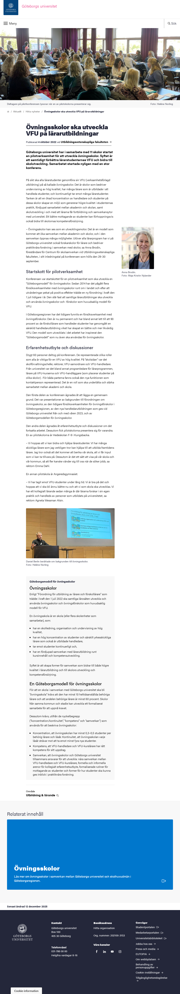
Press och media (146, 949)
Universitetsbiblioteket (151, 938)
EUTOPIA (141, 954)
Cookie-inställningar (148, 972)
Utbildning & (41, 795)
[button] (82, 23)
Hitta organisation (104, 928)
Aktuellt (17, 111)
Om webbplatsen (146, 959)
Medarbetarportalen (150, 932)
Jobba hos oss (144, 944)
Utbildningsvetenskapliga (85, 141)
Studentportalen (148, 927)
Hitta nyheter (33, 111)
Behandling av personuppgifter (145, 965)
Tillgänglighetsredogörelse (151, 977)
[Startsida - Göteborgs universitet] (22, 932)
